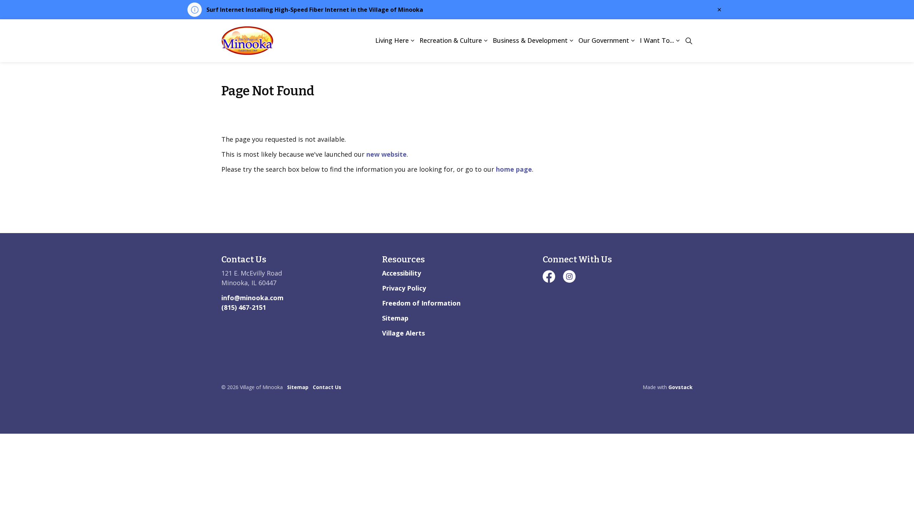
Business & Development (530, 40)
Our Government (603, 40)
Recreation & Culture (451, 40)
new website (386, 154)
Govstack (680, 387)
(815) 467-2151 (243, 307)
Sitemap (395, 318)
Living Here (392, 40)
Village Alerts (403, 333)
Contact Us (327, 387)
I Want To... (657, 40)
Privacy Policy (404, 288)
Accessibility (401, 273)
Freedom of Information (421, 303)
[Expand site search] (689, 41)
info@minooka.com (252, 297)
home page (514, 169)
